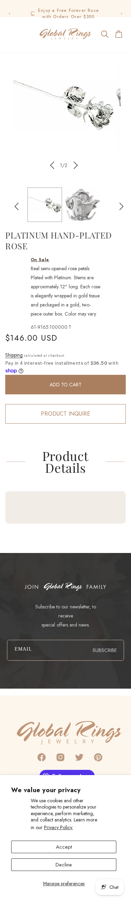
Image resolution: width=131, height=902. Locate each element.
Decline (64, 865)
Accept (64, 847)
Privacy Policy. (58, 827)
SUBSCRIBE (105, 650)
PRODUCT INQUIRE (65, 414)
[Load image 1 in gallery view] (44, 204)
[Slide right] (76, 165)
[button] (12, 34)
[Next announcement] (121, 13)
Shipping (14, 354)
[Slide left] (52, 165)
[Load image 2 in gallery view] (82, 204)
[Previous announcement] (9, 13)
